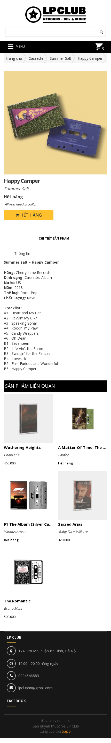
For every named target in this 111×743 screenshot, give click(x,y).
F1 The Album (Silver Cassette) (34, 524)
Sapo (66, 731)
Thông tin (22, 253)
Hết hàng (30, 215)
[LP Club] (55, 14)
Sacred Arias (70, 524)
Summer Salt (60, 58)
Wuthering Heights (22, 447)
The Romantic (17, 600)
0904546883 (28, 675)
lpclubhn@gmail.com (35, 687)
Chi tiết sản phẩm (54, 238)
